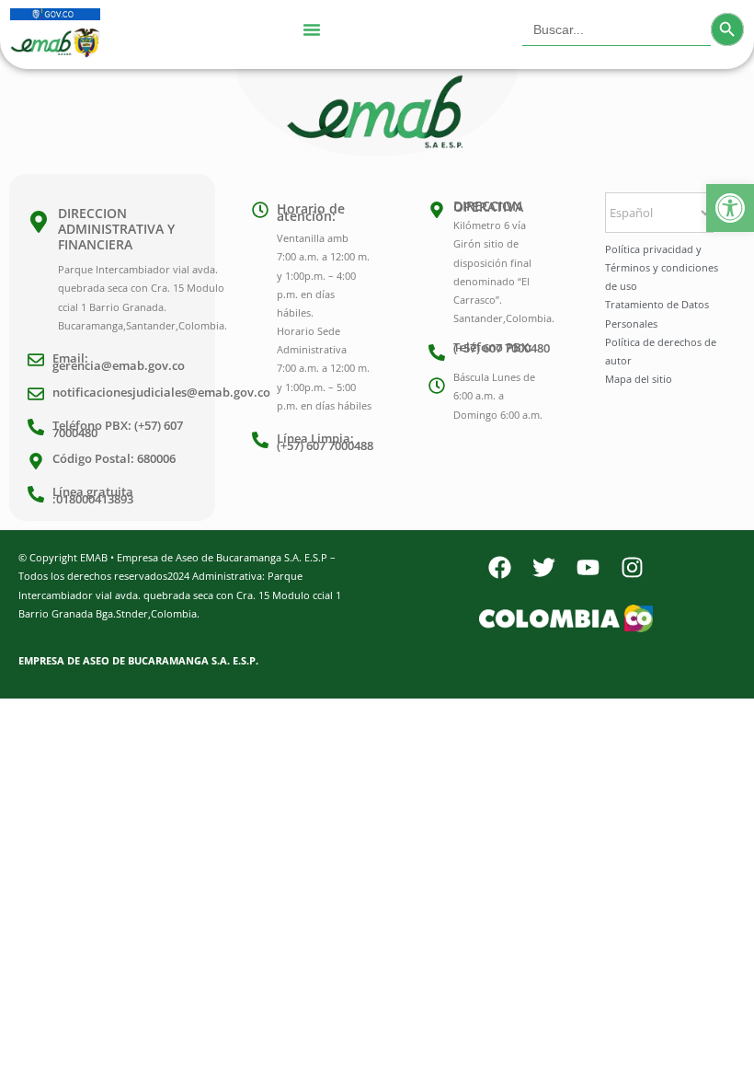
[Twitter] (543, 567)
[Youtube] (587, 567)
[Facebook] (499, 567)
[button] (730, 208)
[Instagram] (631, 567)
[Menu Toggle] (312, 29)
